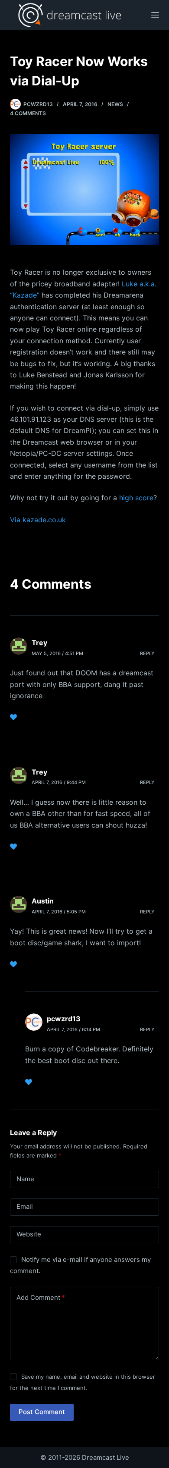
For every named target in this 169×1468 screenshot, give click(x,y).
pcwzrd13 (64, 1018)
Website (28, 1234)
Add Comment (40, 1297)
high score (136, 497)
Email (24, 1206)
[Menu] (155, 15)
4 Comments (28, 113)
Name (25, 1179)
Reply (147, 653)
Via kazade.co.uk (38, 519)
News (115, 104)
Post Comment (42, 1412)
